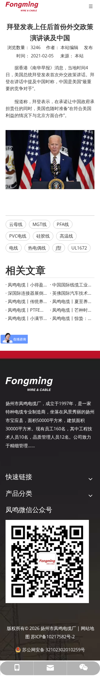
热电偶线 (37, 248)
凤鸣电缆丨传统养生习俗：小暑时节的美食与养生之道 (28, 301)
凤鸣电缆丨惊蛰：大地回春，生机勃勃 (72, 318)
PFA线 (63, 224)
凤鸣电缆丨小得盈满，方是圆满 (28, 285)
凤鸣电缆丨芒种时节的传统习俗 (72, 310)
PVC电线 (17, 236)
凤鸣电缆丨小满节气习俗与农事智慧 (28, 318)
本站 (79, 56)
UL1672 (79, 248)
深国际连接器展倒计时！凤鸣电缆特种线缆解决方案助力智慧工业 (28, 293)
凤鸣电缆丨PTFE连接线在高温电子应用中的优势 (28, 310)
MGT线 (39, 224)
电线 (13, 248)
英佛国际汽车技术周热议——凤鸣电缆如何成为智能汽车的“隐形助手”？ (72, 293)
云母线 (15, 224)
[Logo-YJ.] (29, 384)
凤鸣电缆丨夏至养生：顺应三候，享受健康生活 (72, 301)
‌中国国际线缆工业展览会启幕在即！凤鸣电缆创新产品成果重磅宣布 (72, 285)
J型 (58, 248)
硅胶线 (43, 236)
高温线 (66, 236)
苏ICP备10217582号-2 (53, 637)
